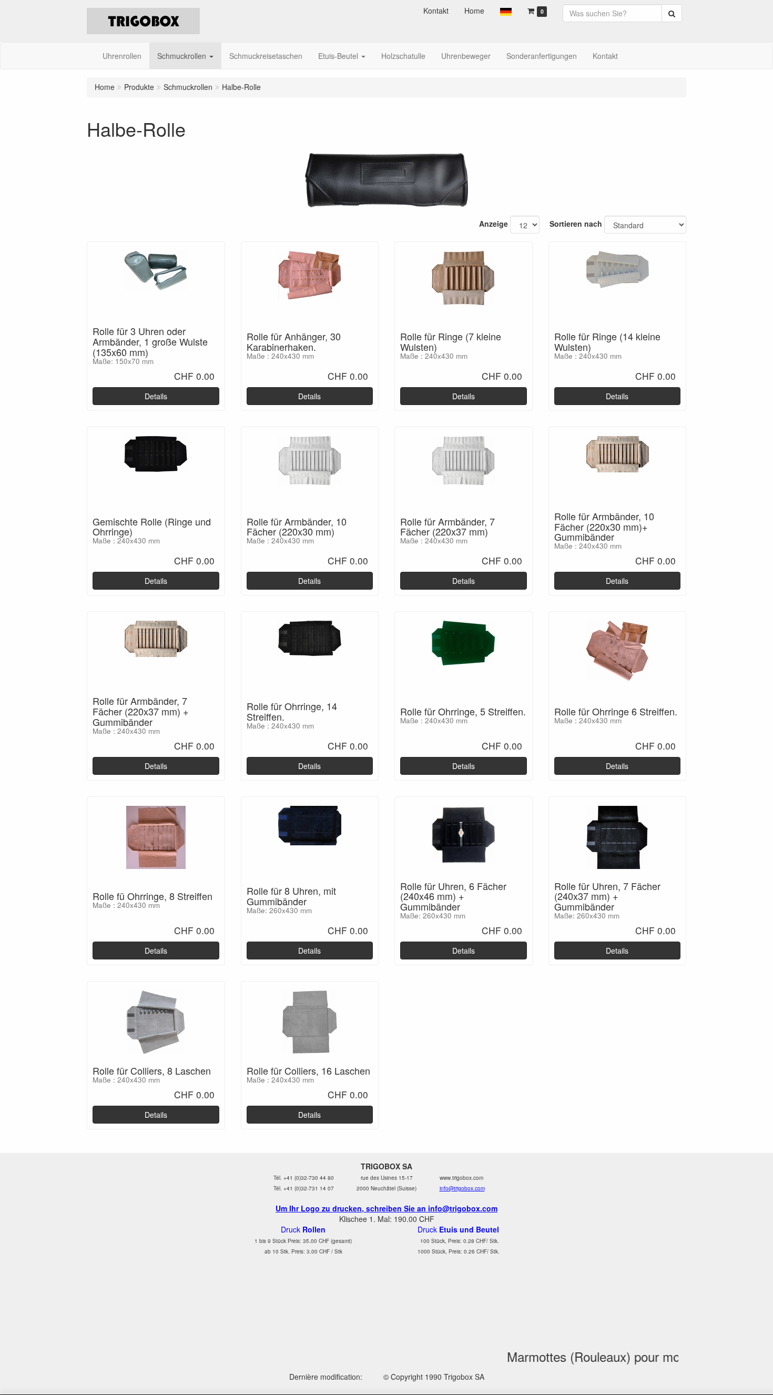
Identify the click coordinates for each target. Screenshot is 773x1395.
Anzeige (493, 223)
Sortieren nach (576, 223)
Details (156, 396)
